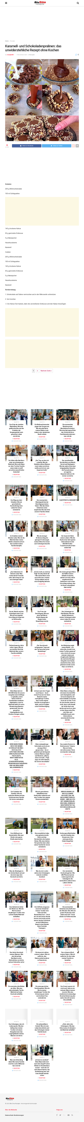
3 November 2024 (22, 54)
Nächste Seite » (46, 371)
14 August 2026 (68, 552)
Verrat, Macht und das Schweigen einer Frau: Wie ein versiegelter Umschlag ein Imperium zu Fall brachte (16, 615)
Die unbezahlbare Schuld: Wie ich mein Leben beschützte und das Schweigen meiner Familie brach (42, 1028)
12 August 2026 (68, 756)
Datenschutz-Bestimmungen (14, 1115)
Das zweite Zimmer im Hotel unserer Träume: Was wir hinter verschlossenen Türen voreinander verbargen (67, 748)
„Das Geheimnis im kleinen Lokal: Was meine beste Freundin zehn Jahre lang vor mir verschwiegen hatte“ (16, 575)
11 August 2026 (42, 881)
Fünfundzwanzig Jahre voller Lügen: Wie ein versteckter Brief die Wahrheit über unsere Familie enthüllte (16, 649)
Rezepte (12, 41)
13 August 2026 (17, 658)
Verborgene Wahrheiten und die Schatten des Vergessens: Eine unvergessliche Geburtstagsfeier (67, 837)
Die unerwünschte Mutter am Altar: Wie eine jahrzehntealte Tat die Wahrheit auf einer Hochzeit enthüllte (16, 990)
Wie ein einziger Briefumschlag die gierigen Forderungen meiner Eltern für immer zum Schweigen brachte (42, 540)
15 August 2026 (42, 474)
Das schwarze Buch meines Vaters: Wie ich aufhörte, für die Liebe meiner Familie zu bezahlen (67, 956)
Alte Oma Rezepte (15, 1103)
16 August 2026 (17, 441)
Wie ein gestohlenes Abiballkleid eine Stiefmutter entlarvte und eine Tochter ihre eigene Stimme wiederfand (42, 795)
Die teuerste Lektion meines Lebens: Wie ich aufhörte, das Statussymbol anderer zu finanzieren (42, 956)
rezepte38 (10, 54)
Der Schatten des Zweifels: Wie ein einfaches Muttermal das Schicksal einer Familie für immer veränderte (16, 795)
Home (7, 41)
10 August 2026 (42, 965)
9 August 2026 (17, 1070)
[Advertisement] (42, 23)
